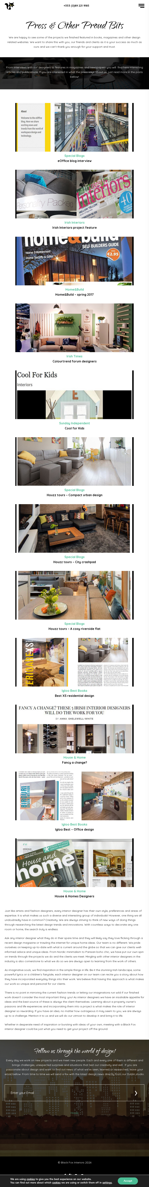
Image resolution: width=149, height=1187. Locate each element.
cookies (31, 1179)
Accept (128, 1181)
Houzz (75, 1113)
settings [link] (107, 1182)
